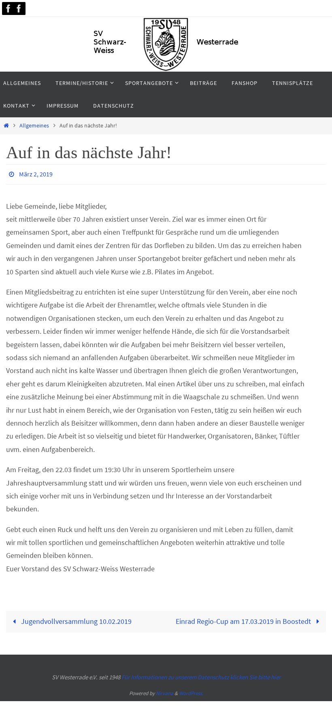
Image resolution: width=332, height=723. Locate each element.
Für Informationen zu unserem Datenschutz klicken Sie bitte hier (201, 674)
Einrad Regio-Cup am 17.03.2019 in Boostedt (244, 619)
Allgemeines (34, 125)
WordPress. (191, 691)
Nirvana (164, 691)
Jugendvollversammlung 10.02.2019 (75, 619)
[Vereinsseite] (8, 8)
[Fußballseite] (19, 8)
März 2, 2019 (36, 173)
